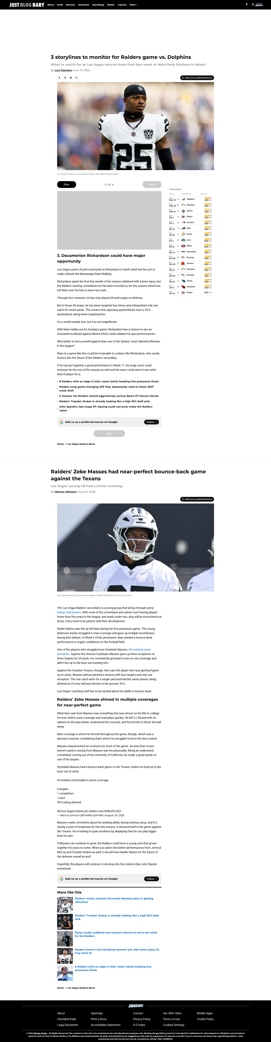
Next (152, 184)
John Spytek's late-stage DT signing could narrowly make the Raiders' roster (106, 408)
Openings (97, 1013)
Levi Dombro (63, 70)
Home (60, 444)
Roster (111, 4)
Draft (60, 4)
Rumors (70, 4)
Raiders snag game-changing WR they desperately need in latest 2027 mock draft (106, 388)
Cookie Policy (205, 1019)
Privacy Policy (141, 1019)
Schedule (83, 4)
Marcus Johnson (66, 491)
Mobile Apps (205, 1013)
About (61, 1013)
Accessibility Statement (106, 1025)
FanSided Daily (66, 1019)
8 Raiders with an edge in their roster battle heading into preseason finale (109, 381)
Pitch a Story (99, 1019)
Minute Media (40, 1033)
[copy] (76, 77)
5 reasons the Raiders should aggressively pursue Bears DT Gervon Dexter (109, 395)
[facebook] (246, 4)
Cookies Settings (173, 1025)
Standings (98, 4)
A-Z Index (139, 1025)
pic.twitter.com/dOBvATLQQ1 (102, 811)
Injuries (122, 4)
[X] (253, 4)
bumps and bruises (69, 612)
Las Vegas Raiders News (81, 444)
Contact (138, 1013)
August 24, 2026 (114, 815)
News (50, 4)
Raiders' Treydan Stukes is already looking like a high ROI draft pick (104, 401)
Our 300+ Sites (172, 1013)
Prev (66, 184)
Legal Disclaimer (67, 1025)
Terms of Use (171, 1019)
